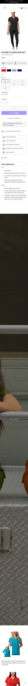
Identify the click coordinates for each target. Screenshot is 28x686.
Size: (3, 78)
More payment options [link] (14, 118)
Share (5, 157)
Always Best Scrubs (7, 54)
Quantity (4, 99)
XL (14, 84)
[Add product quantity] (2, 102)
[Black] (9, 70)
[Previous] (2, 2)
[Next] (25, 2)
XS (5, 81)
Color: (4, 67)
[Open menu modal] (25, 7)
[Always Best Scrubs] (4, 7)
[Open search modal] (19, 7)
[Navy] (19, 70)
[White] (3, 73)
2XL (22, 84)
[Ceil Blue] (14, 70)
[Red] (3, 70)
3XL (5, 88)
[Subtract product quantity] (7, 102)
